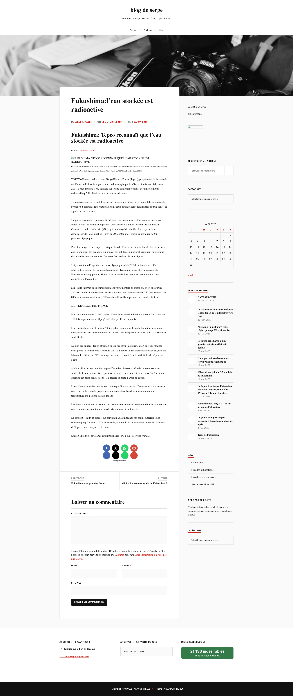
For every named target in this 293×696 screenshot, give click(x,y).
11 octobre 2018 (111, 122)
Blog (161, 29)
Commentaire (80, 514)
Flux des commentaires (203, 476)
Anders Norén (175, 689)
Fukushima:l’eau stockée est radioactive (112, 104)
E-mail (126, 566)
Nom (75, 566)
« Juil (190, 274)
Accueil (133, 29)
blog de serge (146, 9)
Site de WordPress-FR (203, 484)
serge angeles (83, 122)
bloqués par (207, 653)
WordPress (143, 689)
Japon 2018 (141, 122)
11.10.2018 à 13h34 (87, 150)
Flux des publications (202, 469)
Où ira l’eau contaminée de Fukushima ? (144, 483)
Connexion (197, 462)
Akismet (119, 554)
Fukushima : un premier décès (88, 483)
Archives (148, 29)
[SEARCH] (228, 170)
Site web (76, 583)
